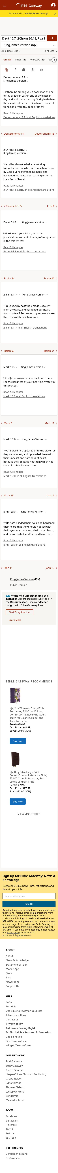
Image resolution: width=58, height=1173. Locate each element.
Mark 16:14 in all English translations (24, 476)
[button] (53, 5)
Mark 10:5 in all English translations (24, 396)
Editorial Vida (13, 1083)
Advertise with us (16, 1015)
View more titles (29, 814)
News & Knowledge (17, 960)
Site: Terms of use (16, 1041)
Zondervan (12, 1095)
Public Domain (18, 585)
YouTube (11, 1138)
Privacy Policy (13, 932)
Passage (7, 59)
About (9, 956)
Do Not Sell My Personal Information (28, 1032)
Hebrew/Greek (37, 59)
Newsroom (12, 982)
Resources (20, 59)
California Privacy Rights (21, 1028)
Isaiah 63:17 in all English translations (25, 327)
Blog (8, 977)
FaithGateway (14, 1061)
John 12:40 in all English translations (24, 544)
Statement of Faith (17, 964)
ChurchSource (14, 1070)
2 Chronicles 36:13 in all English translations (28, 189)
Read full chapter (13, 113)
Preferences (13, 1158)
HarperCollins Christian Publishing (26, 1074)
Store (9, 973)
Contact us (12, 1019)
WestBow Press (15, 1091)
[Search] (52, 38)
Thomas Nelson (15, 1087)
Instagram (12, 1120)
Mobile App (12, 969)
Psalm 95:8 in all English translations (24, 251)
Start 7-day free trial (19, 612)
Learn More (15, 619)
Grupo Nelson (14, 1078)
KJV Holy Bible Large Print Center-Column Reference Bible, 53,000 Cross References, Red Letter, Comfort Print (28, 776)
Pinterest (11, 1124)
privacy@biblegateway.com (16, 935)
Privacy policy (14, 1023)
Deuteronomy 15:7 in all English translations (29, 117)
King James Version (22, 579)
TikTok (9, 1129)
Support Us (12, 986)
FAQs (9, 1002)
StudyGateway (14, 1065)
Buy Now (18, 740)
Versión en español (17, 1153)
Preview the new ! (28, 13)
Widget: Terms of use (18, 1045)
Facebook (11, 1116)
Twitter (10, 1133)
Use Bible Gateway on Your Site (24, 1011)
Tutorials (11, 1006)
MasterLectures (15, 1100)
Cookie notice (14, 1036)
